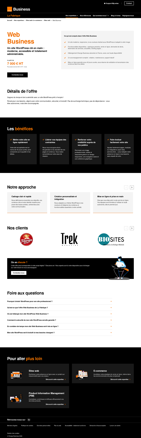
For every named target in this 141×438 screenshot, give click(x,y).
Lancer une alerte (115, 425)
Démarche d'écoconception (98, 425)
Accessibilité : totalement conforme (75, 425)
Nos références (85, 15)
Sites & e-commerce (34, 20)
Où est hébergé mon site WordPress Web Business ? (27, 314)
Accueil (9, 20)
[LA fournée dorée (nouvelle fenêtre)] (26, 245)
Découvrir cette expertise (55, 379)
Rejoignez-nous (128, 15)
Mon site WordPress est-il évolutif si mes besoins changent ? (30, 332)
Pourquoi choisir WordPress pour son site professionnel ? (29, 301)
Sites (47, 20)
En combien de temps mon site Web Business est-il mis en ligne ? (32, 326)
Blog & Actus (116, 15)
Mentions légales (12, 425)
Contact (129, 3)
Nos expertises (71, 15)
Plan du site (57, 425)
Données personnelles (43, 425)
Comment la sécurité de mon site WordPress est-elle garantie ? (31, 320)
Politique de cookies (27, 425)
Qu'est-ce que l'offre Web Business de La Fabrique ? (27, 307)
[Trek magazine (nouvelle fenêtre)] (69, 245)
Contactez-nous (17, 75)
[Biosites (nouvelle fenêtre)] (112, 245)
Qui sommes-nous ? (100, 15)
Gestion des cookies (13, 433)
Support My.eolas (112, 3)
